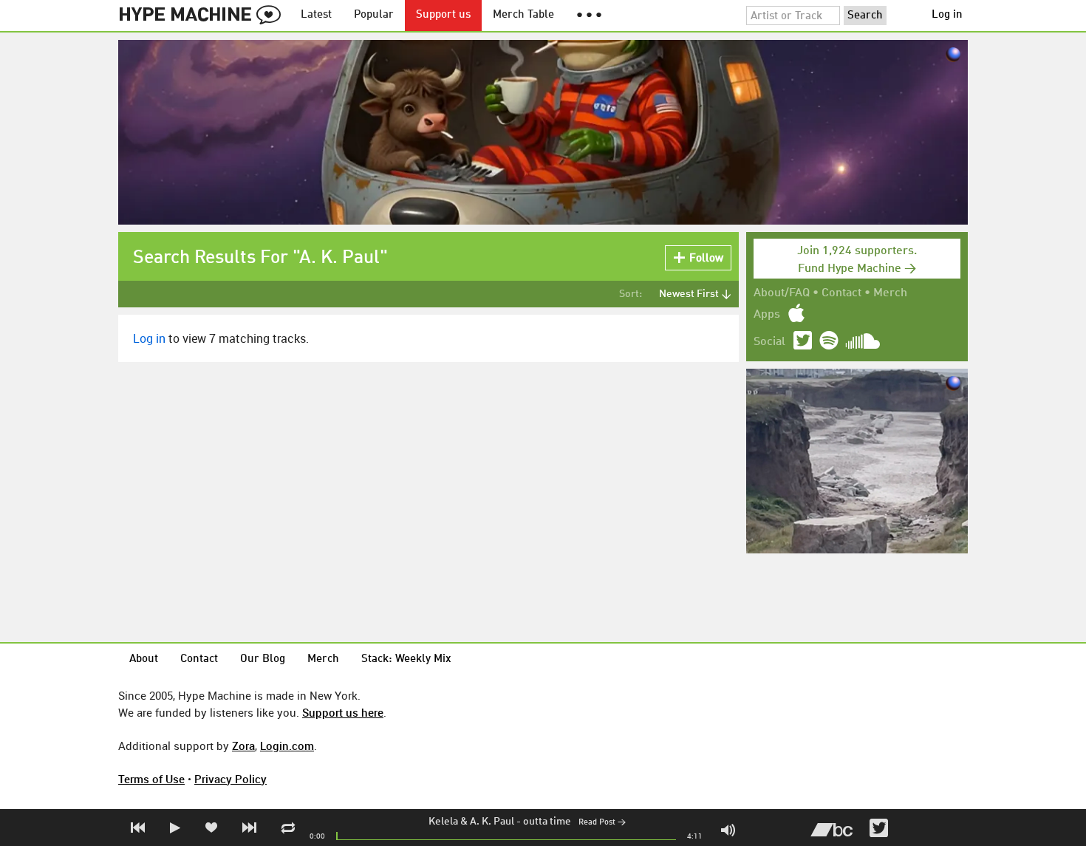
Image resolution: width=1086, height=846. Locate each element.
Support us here (342, 712)
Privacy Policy (230, 778)
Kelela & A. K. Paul (471, 821)
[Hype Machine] (204, 15)
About (143, 659)
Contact (841, 293)
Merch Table (523, 15)
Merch (890, 293)
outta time (547, 821)
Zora (243, 745)
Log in (947, 15)
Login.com (287, 745)
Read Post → (602, 823)
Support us (443, 15)
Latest (316, 15)
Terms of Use (151, 778)
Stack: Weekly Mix (406, 659)
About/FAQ (782, 293)
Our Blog (262, 659)
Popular (374, 15)
